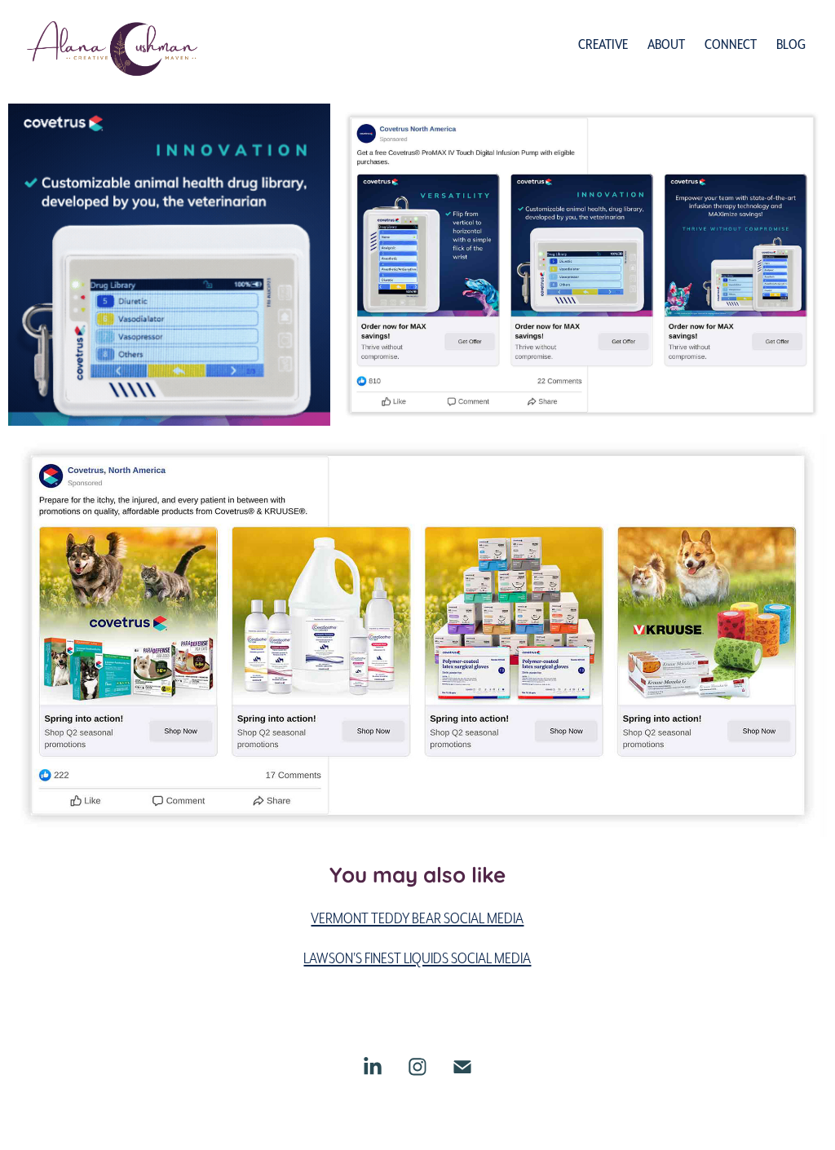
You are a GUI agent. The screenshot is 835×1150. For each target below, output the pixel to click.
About (666, 43)
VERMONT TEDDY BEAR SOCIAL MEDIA (417, 918)
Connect (731, 43)
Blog (791, 43)
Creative (603, 43)
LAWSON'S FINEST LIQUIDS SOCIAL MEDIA (417, 957)
